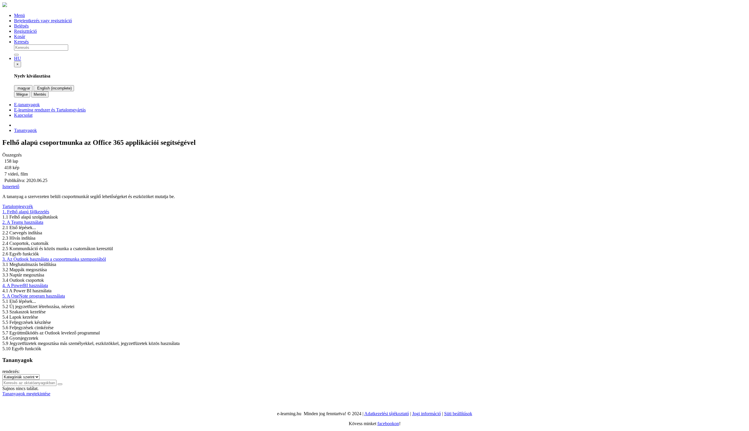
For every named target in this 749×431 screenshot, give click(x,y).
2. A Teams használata (22, 222)
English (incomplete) (54, 88)
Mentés (40, 94)
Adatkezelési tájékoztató (386, 413)
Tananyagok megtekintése (26, 393)
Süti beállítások (458, 413)
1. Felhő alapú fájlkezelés (25, 211)
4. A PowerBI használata (25, 285)
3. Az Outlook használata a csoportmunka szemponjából (54, 259)
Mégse (22, 94)
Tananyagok (25, 130)
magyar (23, 88)
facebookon (388, 423)
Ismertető (10, 186)
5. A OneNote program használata (33, 295)
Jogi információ (426, 413)
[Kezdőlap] (4, 5)
